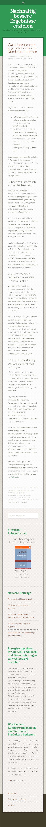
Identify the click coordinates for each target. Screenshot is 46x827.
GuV (16, 500)
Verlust (24, 502)
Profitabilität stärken (18, 493)
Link (9, 780)
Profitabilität (14, 502)
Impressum (12, 793)
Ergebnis (27, 497)
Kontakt (11, 805)
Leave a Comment (24, 59)
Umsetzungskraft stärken (19, 495)
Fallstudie (15, 477)
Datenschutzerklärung (17, 799)
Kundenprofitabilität (28, 500)
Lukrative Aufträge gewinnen (21, 490)
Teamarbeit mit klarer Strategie (20, 599)
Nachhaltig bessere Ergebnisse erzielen (23, 18)
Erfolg (20, 497)
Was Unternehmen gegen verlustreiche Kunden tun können (22, 48)
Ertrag (11, 500)
